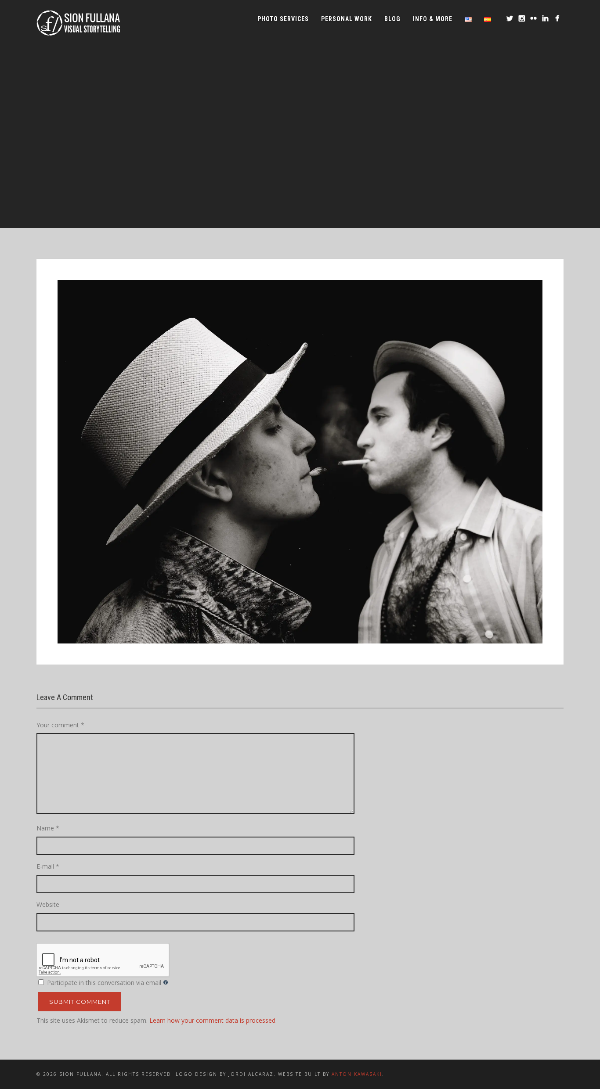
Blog (392, 18)
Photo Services (283, 18)
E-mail (47, 866)
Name (47, 828)
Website (47, 904)
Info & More (432, 18)
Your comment (60, 725)
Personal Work (346, 18)
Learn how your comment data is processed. (213, 1020)
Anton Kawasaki (357, 1074)
